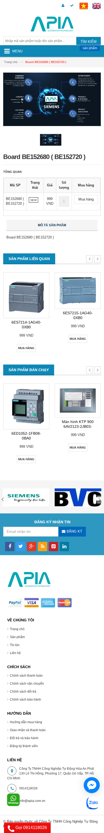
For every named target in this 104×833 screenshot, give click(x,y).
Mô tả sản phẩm (52, 225)
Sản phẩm (17, 637)
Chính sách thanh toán (26, 675)
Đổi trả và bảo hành (24, 738)
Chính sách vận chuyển (27, 683)
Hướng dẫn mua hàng (26, 722)
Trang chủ (17, 629)
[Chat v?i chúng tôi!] (92, 785)
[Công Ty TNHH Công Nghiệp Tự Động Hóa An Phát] (52, 24)
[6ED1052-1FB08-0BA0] (26, 406)
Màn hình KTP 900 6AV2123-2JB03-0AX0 (78, 426)
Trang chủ (10, 62)
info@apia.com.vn (32, 801)
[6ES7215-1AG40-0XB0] (78, 291)
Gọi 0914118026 (30, 827)
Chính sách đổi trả (23, 691)
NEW (33, 200)
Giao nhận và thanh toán (28, 730)
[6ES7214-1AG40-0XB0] (26, 295)
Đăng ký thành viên (24, 746)
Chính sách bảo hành (25, 699)
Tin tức (15, 645)
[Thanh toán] (71, 5)
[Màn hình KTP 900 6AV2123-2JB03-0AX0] (78, 400)
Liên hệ (15, 653)
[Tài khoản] (62, 5)
